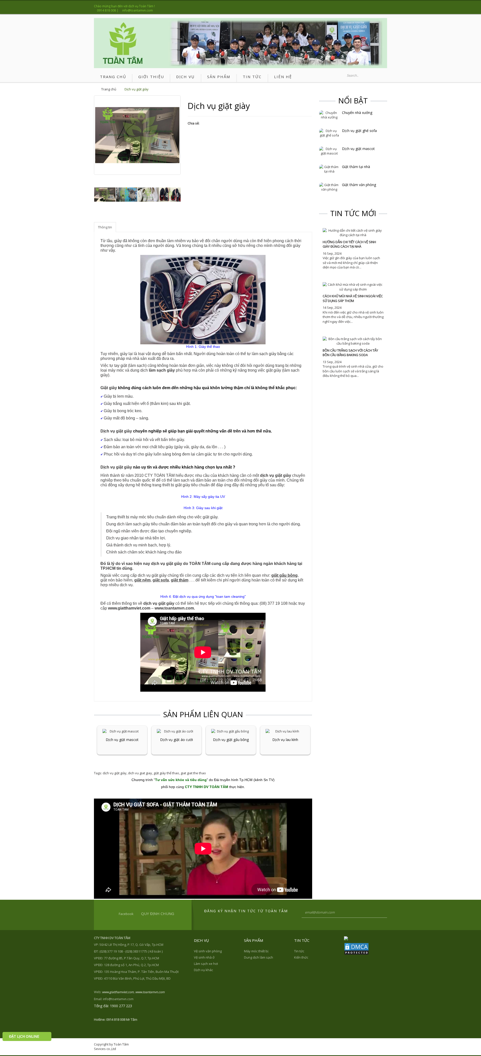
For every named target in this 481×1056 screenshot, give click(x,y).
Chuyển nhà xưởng (357, 112)
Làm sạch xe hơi (206, 963)
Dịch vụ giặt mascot (122, 739)
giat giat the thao (193, 773)
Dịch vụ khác (203, 970)
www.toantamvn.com (174, 608)
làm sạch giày (162, 370)
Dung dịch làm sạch (258, 957)
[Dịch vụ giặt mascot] (122, 731)
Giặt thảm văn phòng (359, 185)
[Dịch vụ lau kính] (285, 731)
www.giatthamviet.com (129, 608)
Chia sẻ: (193, 123)
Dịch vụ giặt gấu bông (231, 739)
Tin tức (299, 951)
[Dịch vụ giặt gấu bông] (231, 731)
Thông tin (105, 227)
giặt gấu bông (284, 575)
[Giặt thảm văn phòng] (329, 187)
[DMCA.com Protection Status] (356, 948)
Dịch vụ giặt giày (137, 89)
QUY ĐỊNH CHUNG (157, 913)
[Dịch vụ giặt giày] (104, 194)
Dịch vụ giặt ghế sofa (359, 130)
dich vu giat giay (140, 773)
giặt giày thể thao (166, 773)
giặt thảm (179, 580)
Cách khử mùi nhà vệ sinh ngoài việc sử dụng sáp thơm (353, 298)
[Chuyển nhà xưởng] (329, 114)
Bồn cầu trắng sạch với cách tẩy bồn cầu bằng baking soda (350, 352)
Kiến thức (301, 957)
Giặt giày (108, 388)
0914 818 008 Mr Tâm (121, 1019)
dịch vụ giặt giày (275, 475)
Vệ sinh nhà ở (204, 957)
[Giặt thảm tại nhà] (329, 169)
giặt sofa (161, 580)
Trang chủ (108, 89)
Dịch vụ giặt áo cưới (176, 739)
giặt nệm (142, 580)
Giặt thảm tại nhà (356, 167)
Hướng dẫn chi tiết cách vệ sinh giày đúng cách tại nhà (349, 244)
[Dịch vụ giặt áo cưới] (176, 731)
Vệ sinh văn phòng (208, 951)
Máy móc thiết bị (256, 951)
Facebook (126, 914)
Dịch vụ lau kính (285, 739)
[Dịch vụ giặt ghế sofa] (329, 132)
